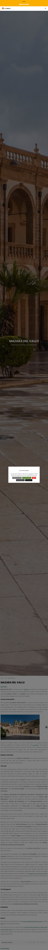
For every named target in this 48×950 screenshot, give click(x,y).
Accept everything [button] (26, 478)
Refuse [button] (33, 478)
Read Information (20, 480)
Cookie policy (29, 480)
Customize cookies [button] (17, 478)
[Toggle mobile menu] (45, 8)
